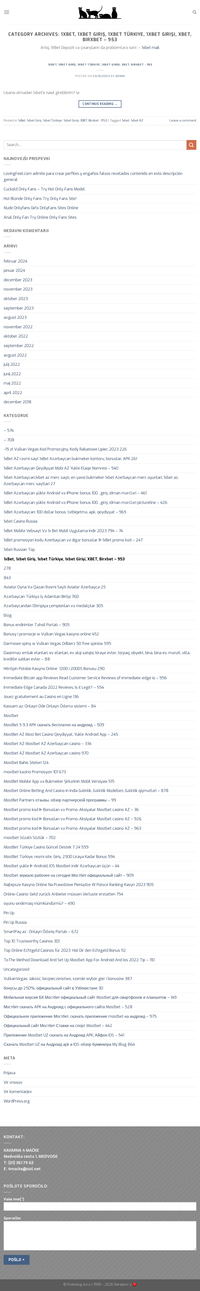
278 (7, 568)
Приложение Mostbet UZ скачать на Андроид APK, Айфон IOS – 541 (64, 1035)
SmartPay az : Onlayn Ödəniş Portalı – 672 (41, 931)
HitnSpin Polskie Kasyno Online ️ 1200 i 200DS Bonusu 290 (54, 668)
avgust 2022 (15, 355)
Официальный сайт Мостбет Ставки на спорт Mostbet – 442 (58, 1025)
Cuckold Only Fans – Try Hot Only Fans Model (44, 189)
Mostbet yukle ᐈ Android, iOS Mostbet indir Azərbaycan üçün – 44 (61, 865)
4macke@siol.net (24, 1168)
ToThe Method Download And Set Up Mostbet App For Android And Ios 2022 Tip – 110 (79, 959)
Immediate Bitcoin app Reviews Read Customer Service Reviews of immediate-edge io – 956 (85, 677)
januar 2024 (14, 270)
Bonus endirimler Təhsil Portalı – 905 (37, 624)
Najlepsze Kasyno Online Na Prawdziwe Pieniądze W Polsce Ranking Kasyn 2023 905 (79, 884)
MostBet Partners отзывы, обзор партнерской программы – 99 (60, 800)
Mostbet (11, 715)
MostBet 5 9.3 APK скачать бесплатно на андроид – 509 (54, 724)
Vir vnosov (13, 1082)
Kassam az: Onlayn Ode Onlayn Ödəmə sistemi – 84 (50, 706)
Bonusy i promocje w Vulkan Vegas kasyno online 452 (51, 634)
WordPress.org (17, 1101)
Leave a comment (183, 120)
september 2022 (19, 345)
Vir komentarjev (18, 1091)
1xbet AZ (137, 120)
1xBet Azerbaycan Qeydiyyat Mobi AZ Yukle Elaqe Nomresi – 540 (61, 468)
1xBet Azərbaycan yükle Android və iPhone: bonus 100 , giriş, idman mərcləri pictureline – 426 (85, 502)
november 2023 (18, 289)
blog (8, 615)
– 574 (9, 430)
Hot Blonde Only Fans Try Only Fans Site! (40, 198)
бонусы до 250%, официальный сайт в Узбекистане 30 (53, 988)
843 (7, 577)
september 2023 (19, 308)
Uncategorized (16, 969)
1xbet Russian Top (19, 549)
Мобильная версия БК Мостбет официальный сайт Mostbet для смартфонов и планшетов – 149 (90, 997)
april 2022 (13, 392)
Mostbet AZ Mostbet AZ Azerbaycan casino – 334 (47, 743)
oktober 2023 (16, 298)
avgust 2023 (15, 317)
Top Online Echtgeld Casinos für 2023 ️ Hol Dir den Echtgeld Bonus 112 (65, 950)
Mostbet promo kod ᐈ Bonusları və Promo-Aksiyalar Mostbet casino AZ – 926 (72, 818)
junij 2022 (12, 374)
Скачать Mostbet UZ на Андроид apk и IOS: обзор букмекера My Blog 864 (69, 1044)
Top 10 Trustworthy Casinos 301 (32, 941)
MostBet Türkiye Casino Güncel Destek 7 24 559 (46, 847)
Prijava (9, 1072)
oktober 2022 (16, 336)
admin (120, 76)
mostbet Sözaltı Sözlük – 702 (30, 837)
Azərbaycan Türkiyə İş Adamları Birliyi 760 (41, 596)
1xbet (125, 120)
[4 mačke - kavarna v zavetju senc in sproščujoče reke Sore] (100, 12)
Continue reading (100, 104)
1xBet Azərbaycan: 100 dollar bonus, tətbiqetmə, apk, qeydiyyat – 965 (65, 512)
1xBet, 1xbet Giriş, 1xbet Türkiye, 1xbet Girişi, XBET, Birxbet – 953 (64, 559)
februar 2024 (15, 261)
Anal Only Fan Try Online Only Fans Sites (40, 217)
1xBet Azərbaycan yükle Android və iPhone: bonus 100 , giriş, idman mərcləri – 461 (75, 493)
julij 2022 (12, 364)
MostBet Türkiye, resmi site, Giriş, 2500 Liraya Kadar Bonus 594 (59, 856)
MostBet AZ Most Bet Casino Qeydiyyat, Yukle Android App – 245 (61, 734)
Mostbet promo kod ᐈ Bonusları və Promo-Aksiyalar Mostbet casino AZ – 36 (71, 809)
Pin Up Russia (15, 922)
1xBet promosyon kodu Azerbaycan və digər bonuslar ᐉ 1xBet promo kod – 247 (73, 540)
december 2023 (18, 280)
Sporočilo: (12, 1218)
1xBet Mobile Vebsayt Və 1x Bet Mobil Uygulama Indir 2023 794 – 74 (63, 530)
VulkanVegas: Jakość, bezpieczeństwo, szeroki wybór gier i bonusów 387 (68, 978)
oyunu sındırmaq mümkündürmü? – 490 (39, 903)
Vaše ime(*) (14, 1199)
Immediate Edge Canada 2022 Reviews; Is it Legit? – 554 (54, 687)
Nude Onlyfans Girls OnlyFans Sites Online (41, 207)
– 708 (9, 440)
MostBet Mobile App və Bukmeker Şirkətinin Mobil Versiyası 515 (59, 781)
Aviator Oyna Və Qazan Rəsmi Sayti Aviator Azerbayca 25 (55, 587)
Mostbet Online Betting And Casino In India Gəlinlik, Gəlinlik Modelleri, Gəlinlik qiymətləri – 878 (86, 790)
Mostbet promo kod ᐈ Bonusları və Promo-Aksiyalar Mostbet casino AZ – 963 (72, 828)
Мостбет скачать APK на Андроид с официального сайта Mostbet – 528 (68, 1006)
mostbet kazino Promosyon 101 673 (35, 771)
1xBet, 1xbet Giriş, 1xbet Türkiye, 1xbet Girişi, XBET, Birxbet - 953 (100, 64)
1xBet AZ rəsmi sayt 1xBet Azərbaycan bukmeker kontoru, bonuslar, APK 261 (70, 458)
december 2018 (17, 402)
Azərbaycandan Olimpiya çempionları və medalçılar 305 (53, 605)
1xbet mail (151, 47)
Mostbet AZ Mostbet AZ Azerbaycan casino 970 (46, 753)
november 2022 (18, 327)
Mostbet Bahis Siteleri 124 (26, 762)
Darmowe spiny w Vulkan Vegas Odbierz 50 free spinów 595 (57, 643)
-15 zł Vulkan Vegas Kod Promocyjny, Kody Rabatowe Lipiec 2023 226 (65, 449)
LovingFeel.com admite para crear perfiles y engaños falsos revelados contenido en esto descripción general (93, 176)
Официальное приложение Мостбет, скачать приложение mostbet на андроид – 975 (80, 1016)
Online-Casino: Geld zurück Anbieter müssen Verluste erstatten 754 (63, 894)
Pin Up (9, 912)
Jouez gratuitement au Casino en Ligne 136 (41, 696)
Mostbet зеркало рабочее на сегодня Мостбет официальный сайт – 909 (69, 875)
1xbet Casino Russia (20, 521)
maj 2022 (12, 383)
